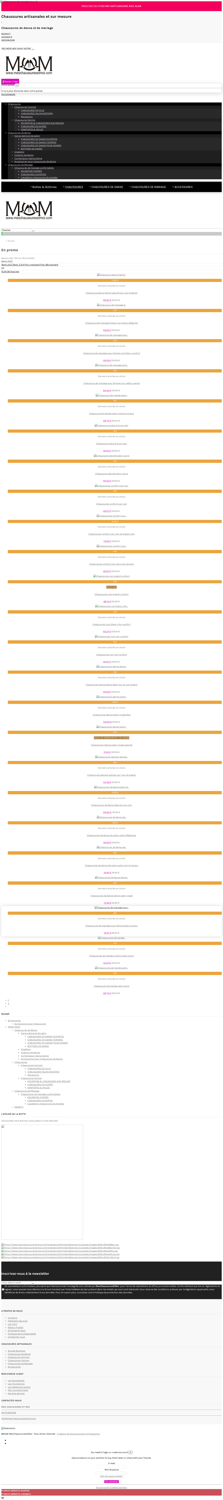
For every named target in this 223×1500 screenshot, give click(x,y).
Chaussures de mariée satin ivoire (111, 986)
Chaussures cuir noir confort (111, 654)
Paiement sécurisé (17, 1321)
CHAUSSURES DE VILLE (32, 110)
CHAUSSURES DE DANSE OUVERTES (39, 139)
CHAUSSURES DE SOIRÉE (33, 126)
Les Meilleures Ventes (19, 1387)
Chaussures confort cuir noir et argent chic (111, 534)
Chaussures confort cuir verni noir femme (111, 564)
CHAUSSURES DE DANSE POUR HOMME (41, 145)
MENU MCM (14, 1027)
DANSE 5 (18, 1107)
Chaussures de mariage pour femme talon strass (111, 925)
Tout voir (14, 271)
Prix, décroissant (49, 264)
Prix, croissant (32, 264)
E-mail (111, 1463)
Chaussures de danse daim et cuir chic (111, 805)
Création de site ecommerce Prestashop (78, 1434)
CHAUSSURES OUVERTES (33, 174)
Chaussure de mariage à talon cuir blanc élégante (111, 323)
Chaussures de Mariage (20, 164)
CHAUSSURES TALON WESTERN (37, 113)
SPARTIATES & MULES (32, 129)
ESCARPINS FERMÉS (31, 171)
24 (5, 271)
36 (8, 271)
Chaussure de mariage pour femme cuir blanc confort (111, 353)
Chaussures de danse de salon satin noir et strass (111, 865)
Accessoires (14, 1020)
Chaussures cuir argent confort (111, 594)
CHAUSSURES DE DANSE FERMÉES (38, 142)
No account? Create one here (111, 1487)
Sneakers (19, 152)
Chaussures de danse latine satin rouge (112, 895)
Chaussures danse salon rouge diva (111, 714)
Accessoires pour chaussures (30, 1023)
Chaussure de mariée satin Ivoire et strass (111, 413)
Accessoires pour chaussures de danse (35, 161)
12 (2, 271)
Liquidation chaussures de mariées (39, 177)
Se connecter (111, 1481)
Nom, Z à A (18, 264)
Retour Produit (15, 1327)
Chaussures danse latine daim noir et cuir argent (111, 684)
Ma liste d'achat (16, 1393)
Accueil (5, 1013)
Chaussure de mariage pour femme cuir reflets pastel (111, 383)
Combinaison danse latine (28, 158)
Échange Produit (16, 1330)
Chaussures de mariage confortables (34, 168)
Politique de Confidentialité (22, 1333)
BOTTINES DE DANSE (31, 148)
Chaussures (14, 104)
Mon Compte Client (18, 1390)
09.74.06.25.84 (8, 1412)
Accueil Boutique (16, 1350)
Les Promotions (16, 1383)
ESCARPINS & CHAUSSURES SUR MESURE (42, 123)
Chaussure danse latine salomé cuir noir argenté (111, 293)
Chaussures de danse (19, 132)
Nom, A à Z (7, 264)
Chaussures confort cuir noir (111, 504)
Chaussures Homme (18, 1357)
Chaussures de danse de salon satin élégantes (111, 835)
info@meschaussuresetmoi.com (18, 1418)
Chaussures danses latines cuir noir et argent (111, 775)
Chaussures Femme (18, 1360)
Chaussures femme (24, 120)
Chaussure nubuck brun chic (111, 443)
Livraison (12, 1317)
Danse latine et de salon (27, 136)
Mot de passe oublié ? (111, 1476)
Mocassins (27, 116)
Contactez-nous (16, 1337)
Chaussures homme (25, 107)
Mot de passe (111, 1469)
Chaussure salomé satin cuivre (111, 473)
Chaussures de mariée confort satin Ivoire (111, 955)
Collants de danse (23, 155)
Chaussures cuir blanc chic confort (111, 624)
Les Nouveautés (16, 1380)
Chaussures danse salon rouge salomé (111, 745)
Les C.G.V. (12, 1324)
